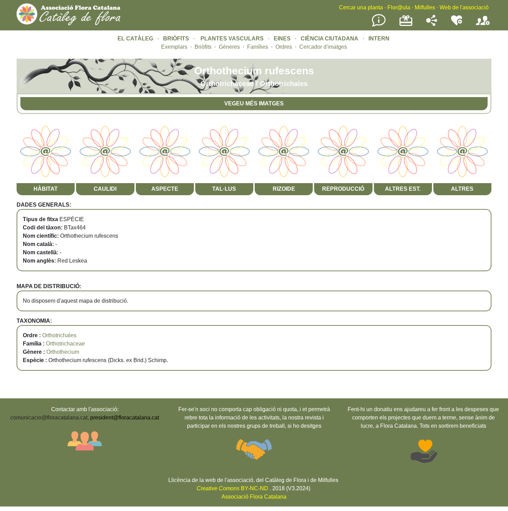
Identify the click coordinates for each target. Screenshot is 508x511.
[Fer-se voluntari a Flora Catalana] (456, 24)
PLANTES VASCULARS (232, 38)
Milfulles (425, 7)
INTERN (378, 38)
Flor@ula (398, 7)
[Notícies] (379, 25)
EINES (282, 38)
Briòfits (203, 47)
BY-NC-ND (232, 488)
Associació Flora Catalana (254, 497)
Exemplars (174, 47)
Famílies (257, 47)
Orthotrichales (59, 335)
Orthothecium (62, 352)
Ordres (283, 47)
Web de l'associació (464, 7)
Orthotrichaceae (65, 344)
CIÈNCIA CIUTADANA (329, 38)
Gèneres (229, 47)
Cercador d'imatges (323, 47)
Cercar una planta (361, 7)
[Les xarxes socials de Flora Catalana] (431, 24)
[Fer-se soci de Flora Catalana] (483, 25)
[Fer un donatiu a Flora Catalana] (405, 25)
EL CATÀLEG (135, 38)
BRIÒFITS (176, 38)
